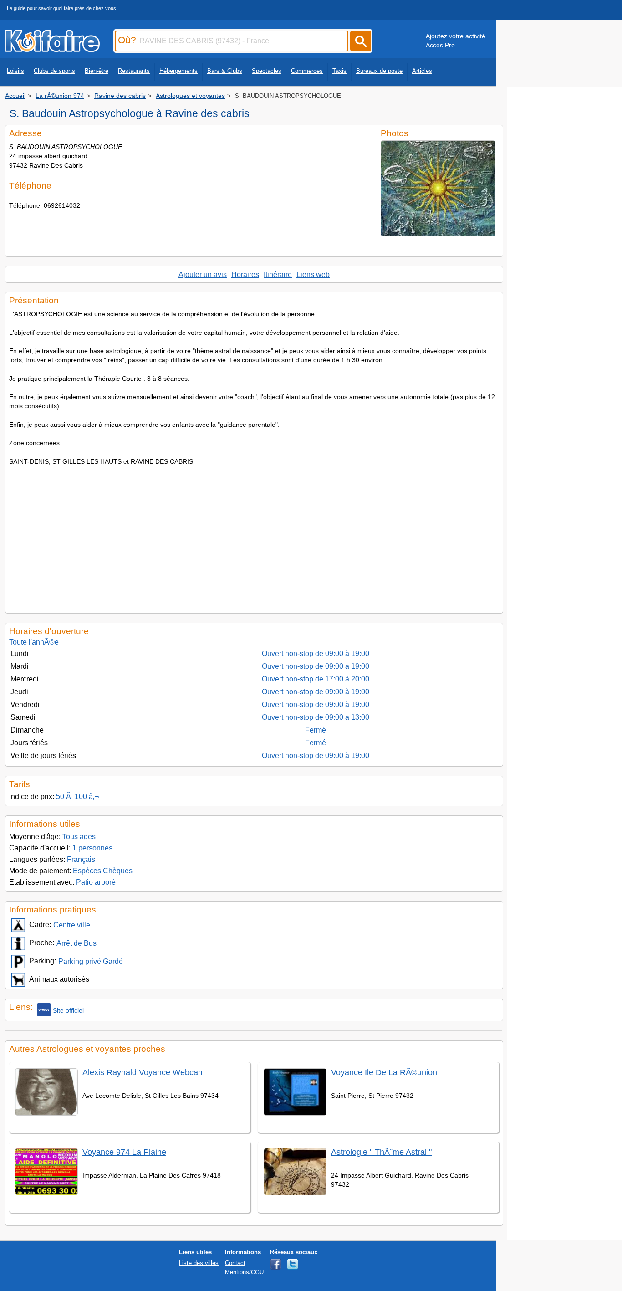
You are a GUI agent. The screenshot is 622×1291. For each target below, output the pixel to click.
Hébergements (178, 70)
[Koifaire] (52, 49)
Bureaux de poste (379, 70)
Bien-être (96, 70)
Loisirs (15, 70)
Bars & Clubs (224, 70)
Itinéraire (278, 274)
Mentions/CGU (244, 1272)
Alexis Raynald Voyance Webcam (143, 1072)
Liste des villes (199, 1263)
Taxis (339, 70)
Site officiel (68, 1010)
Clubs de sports (54, 70)
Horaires (245, 274)
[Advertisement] (254, 536)
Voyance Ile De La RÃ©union (384, 1072)
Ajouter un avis (202, 274)
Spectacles (266, 70)
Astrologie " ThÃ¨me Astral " (381, 1152)
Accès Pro (440, 45)
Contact (235, 1263)
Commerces (307, 70)
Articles (422, 70)
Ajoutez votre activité (455, 36)
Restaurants (134, 70)
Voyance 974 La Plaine (124, 1152)
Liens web (313, 274)
